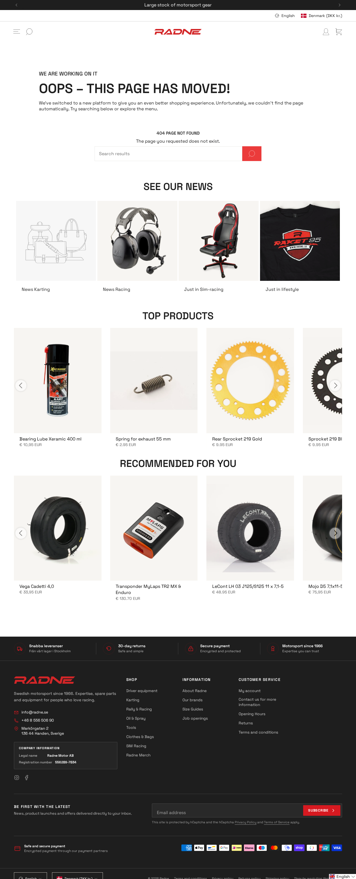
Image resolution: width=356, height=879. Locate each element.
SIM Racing (136, 745)
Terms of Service (277, 822)
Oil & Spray (135, 718)
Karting (132, 699)
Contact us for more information (257, 702)
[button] (342, 876)
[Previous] (16, 5)
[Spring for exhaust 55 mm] (153, 380)
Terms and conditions (258, 732)
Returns (246, 722)
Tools (131, 727)
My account (250, 690)
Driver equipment (141, 690)
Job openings (195, 718)
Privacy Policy (245, 822)
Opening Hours (252, 713)
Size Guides (192, 709)
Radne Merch (138, 755)
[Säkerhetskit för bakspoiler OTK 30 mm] (250, 380)
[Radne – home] (44, 680)
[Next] (339, 5)
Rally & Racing (139, 709)
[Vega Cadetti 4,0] (57, 528)
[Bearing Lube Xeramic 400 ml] (57, 380)
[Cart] (338, 31)
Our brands (192, 699)
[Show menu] (16, 31)
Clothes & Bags (140, 736)
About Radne (194, 690)
